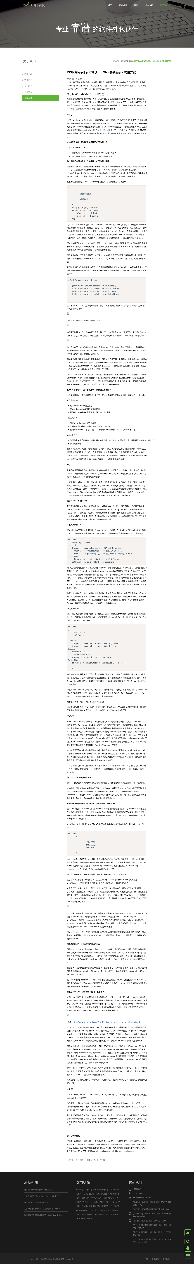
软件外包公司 (91, 1189)
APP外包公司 (105, 1202)
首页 (122, 61)
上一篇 (71, 1159)
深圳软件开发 (101, 1193)
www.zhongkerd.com (126, 1151)
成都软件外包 (87, 1214)
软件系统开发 (103, 1206)
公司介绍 (28, 74)
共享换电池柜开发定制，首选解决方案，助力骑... (43, 1208)
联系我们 (28, 80)
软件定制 (85, 1198)
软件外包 (79, 1189)
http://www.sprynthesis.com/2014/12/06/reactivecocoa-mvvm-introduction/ (106, 1022)
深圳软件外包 (103, 1189)
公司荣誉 (28, 92)
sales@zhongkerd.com (142, 1197)
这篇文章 (101, 130)
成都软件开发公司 (87, 1218)
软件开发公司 (89, 1193)
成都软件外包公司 (101, 1214)
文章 (115, 689)
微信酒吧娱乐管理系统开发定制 (36, 1202)
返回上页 (93, 1159)
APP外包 (94, 1202)
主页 (146, 1259)
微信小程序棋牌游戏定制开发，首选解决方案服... (43, 1215)
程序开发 (93, 1210)
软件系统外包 (91, 1206)
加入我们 (28, 86)
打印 (86, 1159)
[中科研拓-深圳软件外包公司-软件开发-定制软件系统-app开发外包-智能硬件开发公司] (34, 5)
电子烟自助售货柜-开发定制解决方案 (38, 1189)
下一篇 (102, 1159)
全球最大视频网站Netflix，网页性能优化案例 (41, 1196)
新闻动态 (128, 61)
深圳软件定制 (109, 1198)
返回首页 (79, 1159)
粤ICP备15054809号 (66, 1259)
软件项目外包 (104, 1210)
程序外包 (83, 1210)
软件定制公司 (96, 1198)
